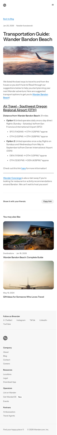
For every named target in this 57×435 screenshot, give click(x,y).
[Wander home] (4, 5)
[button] (6, 360)
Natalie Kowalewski (24, 25)
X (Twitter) (7, 320)
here (23, 168)
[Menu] (52, 4)
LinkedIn (43, 320)
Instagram (21, 320)
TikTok (32, 320)
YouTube (7, 324)
